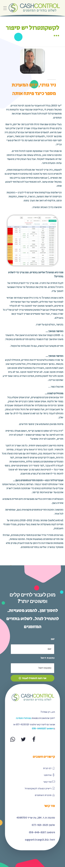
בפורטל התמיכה (23, 718)
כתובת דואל (47, 658)
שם (52, 639)
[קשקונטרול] (34, 7)
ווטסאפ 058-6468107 (43, 728)
